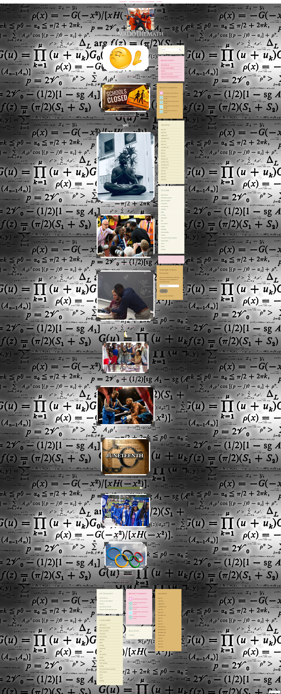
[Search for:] (171, 49)
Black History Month (166, 198)
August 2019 (164, 135)
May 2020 (163, 129)
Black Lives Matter (165, 200)
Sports (162, 246)
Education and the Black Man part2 (126, 324)
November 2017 (165, 147)
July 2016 (163, 171)
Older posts (125, 581)
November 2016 (165, 165)
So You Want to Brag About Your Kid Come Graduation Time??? (125, 531)
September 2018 (165, 138)
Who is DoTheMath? (149, 1)
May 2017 (163, 153)
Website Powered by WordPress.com (140, 690)
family (162, 212)
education (163, 209)
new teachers (164, 223)
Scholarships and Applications (136, 1)
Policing (163, 235)
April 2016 (163, 179)
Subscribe (163, 291)
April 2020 (163, 132)
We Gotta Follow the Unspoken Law (125, 376)
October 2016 (164, 168)
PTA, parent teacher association (169, 238)
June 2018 (163, 141)
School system (164, 241)
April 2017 (163, 156)
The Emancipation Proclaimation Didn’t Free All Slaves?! (125, 478)
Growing (163, 215)
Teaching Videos (123, 1)
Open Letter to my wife (125, 261)
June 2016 (163, 173)
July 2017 (163, 150)
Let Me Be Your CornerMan (125, 428)
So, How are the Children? (125, 115)
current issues (164, 206)
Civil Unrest (164, 203)
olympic (163, 226)
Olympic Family (125, 573)
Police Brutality (165, 232)
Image (118, 76)
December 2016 (165, 162)
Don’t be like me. (125, 74)
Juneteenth (164, 218)
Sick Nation (159, 1)
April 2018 (163, 144)
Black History (164, 195)
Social (162, 243)
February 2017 (164, 159)
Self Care (125, 205)
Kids (162, 220)
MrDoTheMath (141, 34)
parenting (163, 229)
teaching (163, 249)
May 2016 (163, 176)
